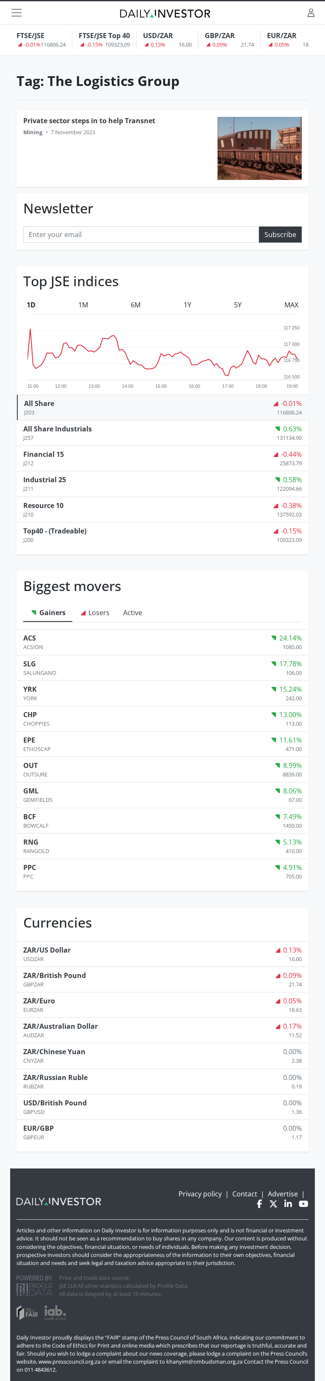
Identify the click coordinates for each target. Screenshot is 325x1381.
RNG (31, 842)
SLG (29, 663)
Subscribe (280, 234)
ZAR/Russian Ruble (55, 1077)
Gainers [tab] (52, 612)
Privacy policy (200, 1194)
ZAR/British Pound (54, 975)
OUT (30, 765)
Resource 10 (43, 505)
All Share (39, 403)
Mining (32, 132)
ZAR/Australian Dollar (60, 1026)
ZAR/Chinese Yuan (54, 1051)
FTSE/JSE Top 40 (104, 35)
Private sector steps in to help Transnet (89, 120)
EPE (29, 740)
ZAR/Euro (39, 1000)
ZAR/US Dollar (47, 950)
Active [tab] (132, 612)
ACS (29, 638)
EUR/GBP (38, 1128)
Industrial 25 (44, 479)
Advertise (283, 1194)
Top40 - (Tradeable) (54, 531)
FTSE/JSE (30, 35)
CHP (30, 714)
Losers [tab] (98, 612)
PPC (29, 867)
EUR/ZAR (282, 35)
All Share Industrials (57, 429)
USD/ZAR (158, 35)
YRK (30, 689)
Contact (244, 1194)
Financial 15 (43, 454)
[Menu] (16, 13)
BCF (29, 816)
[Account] (311, 12)
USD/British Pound (55, 1103)
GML (31, 790)
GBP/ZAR (220, 35)
